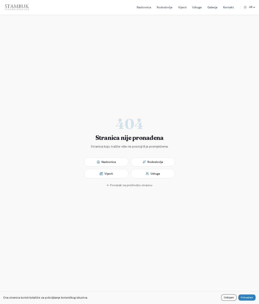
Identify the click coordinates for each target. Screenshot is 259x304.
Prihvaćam (247, 297)
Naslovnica (144, 7)
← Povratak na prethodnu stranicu (129, 185)
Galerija (212, 7)
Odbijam (229, 297)
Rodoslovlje (164, 7)
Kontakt (228, 7)
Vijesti (182, 7)
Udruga (197, 7)
